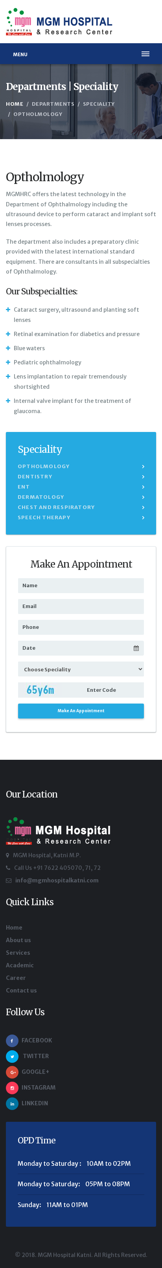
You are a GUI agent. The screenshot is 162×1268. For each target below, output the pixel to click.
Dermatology (41, 497)
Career (16, 977)
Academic (20, 965)
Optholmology (44, 466)
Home (14, 104)
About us (18, 940)
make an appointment (81, 710)
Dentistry (35, 476)
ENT (24, 486)
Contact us (21, 990)
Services (18, 952)
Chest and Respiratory (56, 507)
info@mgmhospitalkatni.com (57, 880)
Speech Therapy (44, 517)
